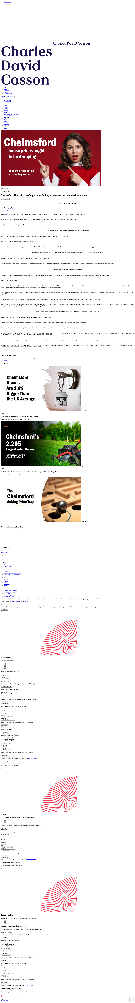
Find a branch (7, 103)
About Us (3, 577)
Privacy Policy (7, 595)
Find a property (7, 101)
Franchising (7, 125)
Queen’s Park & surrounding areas (12, 573)
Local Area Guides (5, 569)
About (5, 121)
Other (2, 588)
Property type (4, 692)
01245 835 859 (4, 550)
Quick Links (4, 562)
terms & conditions (32, 758)
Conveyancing (7, 115)
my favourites (4, 1000)
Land (5, 118)
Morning (4, 745)
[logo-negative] (71, 44)
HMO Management (8, 112)
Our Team (6, 124)
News (5, 128)
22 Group (26, 601)
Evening (4, 748)
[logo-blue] (27, 85)
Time (10, 735)
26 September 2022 (5, 191)
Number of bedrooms (6, 695)
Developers (6, 119)
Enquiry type (4, 828)
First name (3, 709)
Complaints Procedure (9, 592)
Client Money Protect (9, 596)
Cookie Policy (7, 593)
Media (5, 126)
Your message (4, 829)
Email (2, 715)
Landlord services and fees (10, 590)
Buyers (5, 89)
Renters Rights (7, 111)
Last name (3, 712)
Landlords (6, 90)
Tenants (6, 92)
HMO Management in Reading (11, 114)
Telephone (3, 718)
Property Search (8, 93)
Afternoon (5, 746)
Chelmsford (7, 571)
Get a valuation (7, 2)
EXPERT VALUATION (7, 96)
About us (6, 582)
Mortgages (6, 117)
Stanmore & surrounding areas (11, 574)
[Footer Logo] (9, 544)
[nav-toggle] (14, 96)
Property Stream (16, 601)
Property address (5, 677)
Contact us (6, 122)
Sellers (5, 88)
